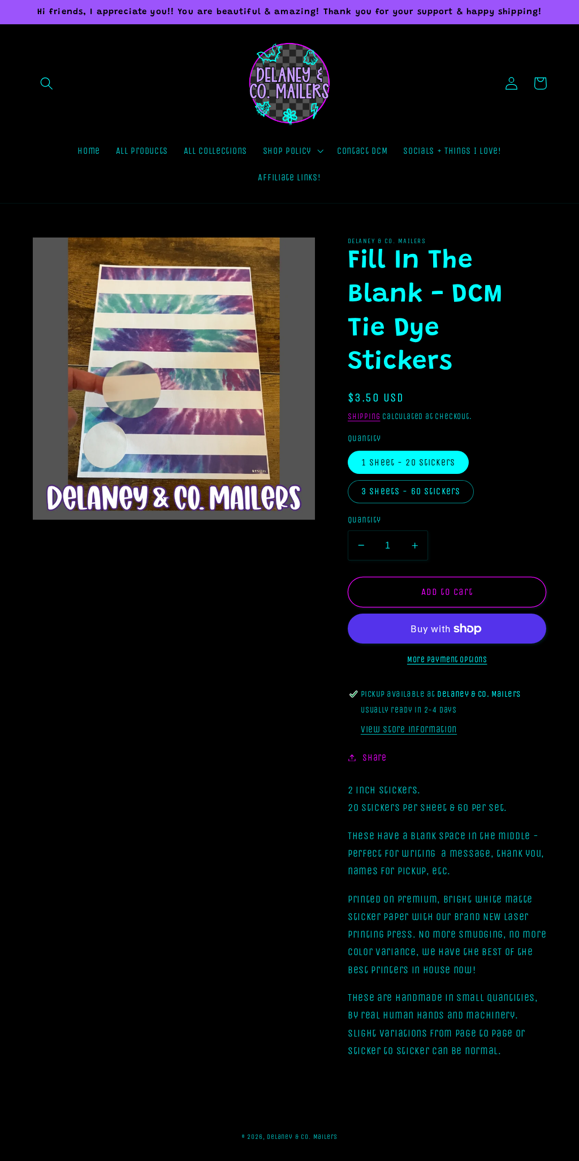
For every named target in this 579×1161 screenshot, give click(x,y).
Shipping (364, 416)
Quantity (364, 520)
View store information (409, 729)
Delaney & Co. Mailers (302, 1137)
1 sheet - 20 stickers (408, 462)
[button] (47, 83)
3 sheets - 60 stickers (410, 491)
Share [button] (374, 757)
